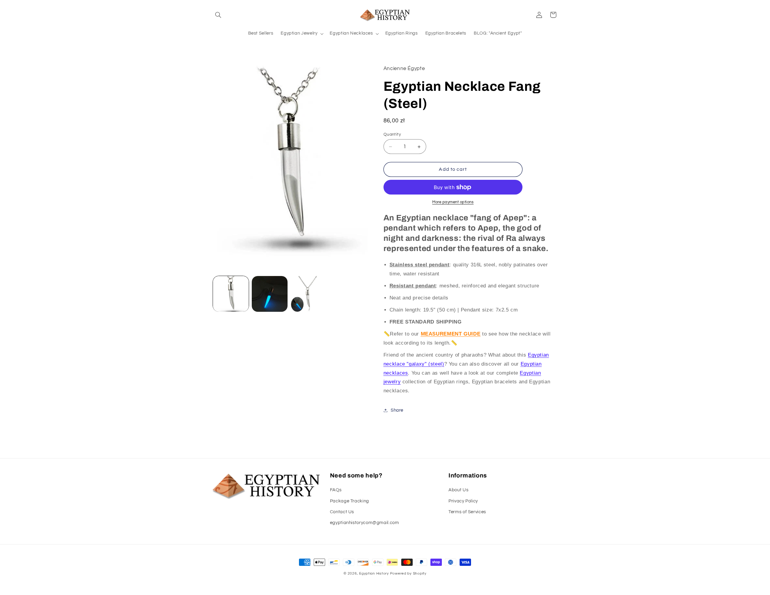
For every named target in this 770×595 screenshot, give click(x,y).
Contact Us (342, 512)
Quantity (392, 134)
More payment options (453, 202)
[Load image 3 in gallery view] (309, 294)
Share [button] (397, 410)
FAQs (336, 490)
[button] (218, 15)
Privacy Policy (463, 501)
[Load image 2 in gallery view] (270, 294)
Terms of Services (467, 512)
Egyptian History (374, 573)
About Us (458, 490)
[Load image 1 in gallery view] (231, 294)
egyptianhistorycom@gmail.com (364, 522)
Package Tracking (349, 501)
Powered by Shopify (408, 573)
